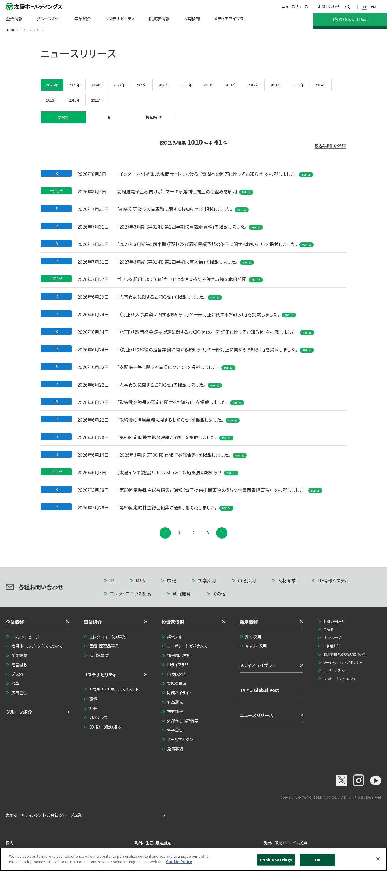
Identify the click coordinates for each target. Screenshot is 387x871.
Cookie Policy (179, 861)
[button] (37, 623)
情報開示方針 (179, 655)
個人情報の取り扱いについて (344, 654)
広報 (171, 580)
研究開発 (182, 593)
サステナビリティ (100, 674)
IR (108, 117)
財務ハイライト (179, 692)
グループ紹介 (19, 711)
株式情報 (175, 711)
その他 (219, 593)
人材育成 (287, 580)
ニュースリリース (295, 6)
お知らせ (153, 117)
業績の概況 (177, 683)
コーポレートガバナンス (187, 646)
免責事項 (175, 749)
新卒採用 (207, 580)
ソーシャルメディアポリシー (343, 662)
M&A (140, 580)
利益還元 (175, 702)
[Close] (378, 858)
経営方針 (175, 637)
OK (317, 860)
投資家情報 (172, 621)
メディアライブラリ (258, 665)
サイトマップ (332, 637)
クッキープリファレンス (339, 678)
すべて (63, 117)
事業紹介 (93, 621)
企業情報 (15, 621)
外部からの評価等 (182, 720)
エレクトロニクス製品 (130, 593)
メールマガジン (180, 739)
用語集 (328, 629)
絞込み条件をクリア (330, 145)
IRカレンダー (178, 674)
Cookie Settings (276, 860)
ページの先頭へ (362, 581)
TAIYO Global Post (259, 690)
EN (373, 7)
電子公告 (175, 730)
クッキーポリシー (335, 670)
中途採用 (247, 580)
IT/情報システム (333, 580)
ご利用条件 (331, 645)
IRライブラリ (177, 664)
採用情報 (249, 621)
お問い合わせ (329, 6)
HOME (10, 29)
